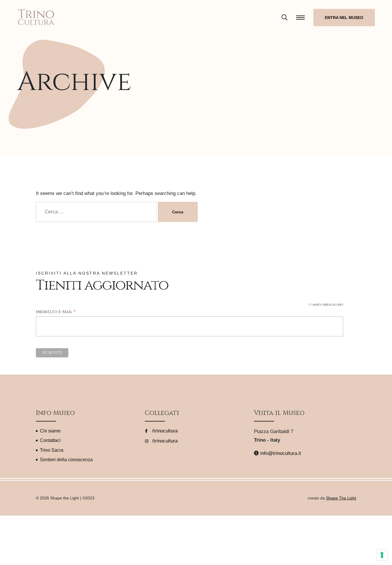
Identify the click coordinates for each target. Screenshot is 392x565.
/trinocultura (164, 431)
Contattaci (50, 440)
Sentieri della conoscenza (66, 459)
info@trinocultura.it (280, 453)
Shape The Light (341, 498)
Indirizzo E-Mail (56, 312)
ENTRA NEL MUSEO (344, 17)
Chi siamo (50, 430)
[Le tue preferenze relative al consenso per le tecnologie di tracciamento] (382, 554)
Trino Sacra (51, 450)
